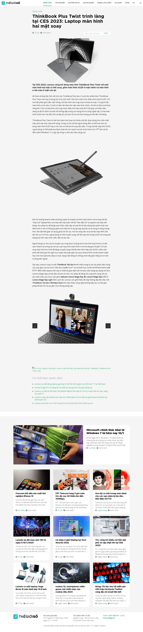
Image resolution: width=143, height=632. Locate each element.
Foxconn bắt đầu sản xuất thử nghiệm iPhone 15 (31, 495)
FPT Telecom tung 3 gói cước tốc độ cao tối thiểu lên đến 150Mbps (70, 496)
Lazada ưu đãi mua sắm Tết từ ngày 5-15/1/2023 (31, 541)
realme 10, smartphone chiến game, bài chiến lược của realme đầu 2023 (70, 589)
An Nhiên (92, 448)
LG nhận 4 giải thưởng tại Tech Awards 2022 (71, 541)
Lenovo (59, 368)
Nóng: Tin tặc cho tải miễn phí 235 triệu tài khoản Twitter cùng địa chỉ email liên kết (110, 589)
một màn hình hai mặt (81, 368)
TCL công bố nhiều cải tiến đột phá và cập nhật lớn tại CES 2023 (110, 542)
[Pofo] (11, 3)
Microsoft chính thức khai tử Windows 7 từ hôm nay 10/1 (105, 432)
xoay (39, 371)
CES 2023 (38, 368)
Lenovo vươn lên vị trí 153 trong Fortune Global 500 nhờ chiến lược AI (64, 403)
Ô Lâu (37, 33)
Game (127, 2)
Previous (34, 325)
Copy (106, 33)
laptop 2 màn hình (49, 368)
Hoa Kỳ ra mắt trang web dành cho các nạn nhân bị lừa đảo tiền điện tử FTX (110, 496)
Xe (134, 2)
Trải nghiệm (60, 2)
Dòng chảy (47, 2)
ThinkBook (94, 368)
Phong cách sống (104, 2)
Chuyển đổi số (74, 2)
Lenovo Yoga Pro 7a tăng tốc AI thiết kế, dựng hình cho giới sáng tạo (63, 387)
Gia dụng (118, 2)
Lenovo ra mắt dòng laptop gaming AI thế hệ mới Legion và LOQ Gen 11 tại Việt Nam (70, 384)
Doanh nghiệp (88, 2)
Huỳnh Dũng (102, 510)
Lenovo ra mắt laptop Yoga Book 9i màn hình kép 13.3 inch (31, 588)
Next (108, 325)
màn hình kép (68, 368)
